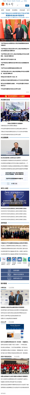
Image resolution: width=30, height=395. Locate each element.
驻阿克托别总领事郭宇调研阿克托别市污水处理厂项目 (15, 384)
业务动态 (4, 223)
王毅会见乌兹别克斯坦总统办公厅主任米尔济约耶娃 (14, 131)
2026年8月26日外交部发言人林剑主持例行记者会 (13, 214)
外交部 (8, 10)
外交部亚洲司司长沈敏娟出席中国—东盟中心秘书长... (15, 251)
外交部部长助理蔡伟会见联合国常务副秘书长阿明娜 (14, 168)
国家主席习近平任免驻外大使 (8, 59)
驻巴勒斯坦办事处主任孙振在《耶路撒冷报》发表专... (15, 350)
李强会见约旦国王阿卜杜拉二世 (9, 76)
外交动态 (22, 10)
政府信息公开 (17, 278)
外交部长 (15, 10)
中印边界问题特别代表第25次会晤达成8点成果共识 (14, 128)
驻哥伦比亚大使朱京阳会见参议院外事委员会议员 (13, 313)
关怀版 (25, 1)
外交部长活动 (5, 100)
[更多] (27, 92)
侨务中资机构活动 (6, 356)
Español (14, 1)
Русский (18, 1)
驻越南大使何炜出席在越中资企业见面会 (11, 382)
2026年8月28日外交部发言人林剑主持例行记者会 (13, 208)
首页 (2, 10)
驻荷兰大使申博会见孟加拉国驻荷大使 (11, 315)
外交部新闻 (4, 137)
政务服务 (16, 270)
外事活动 (3, 287)
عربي (22, 1)
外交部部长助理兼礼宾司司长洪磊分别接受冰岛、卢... (15, 163)
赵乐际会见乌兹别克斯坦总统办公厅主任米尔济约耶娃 (15, 80)
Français (9, 1)
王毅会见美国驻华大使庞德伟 (15, 123)
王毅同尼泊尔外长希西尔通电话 (9, 125)
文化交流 (16, 356)
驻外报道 (4, 283)
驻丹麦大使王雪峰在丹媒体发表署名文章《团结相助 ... (15, 353)
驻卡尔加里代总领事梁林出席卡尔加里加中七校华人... (15, 379)
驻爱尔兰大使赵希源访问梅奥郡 (9, 318)
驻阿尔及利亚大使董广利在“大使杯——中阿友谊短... (14, 344)
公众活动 (11, 287)
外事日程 (14, 183)
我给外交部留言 (18, 274)
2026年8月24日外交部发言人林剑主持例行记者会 (13, 219)
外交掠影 (11, 322)
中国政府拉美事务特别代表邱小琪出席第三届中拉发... (15, 248)
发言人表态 (4, 188)
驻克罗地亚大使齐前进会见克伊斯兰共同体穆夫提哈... (15, 310)
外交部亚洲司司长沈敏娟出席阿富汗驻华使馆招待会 (14, 254)
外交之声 (3, 322)
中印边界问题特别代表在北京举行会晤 (11, 89)
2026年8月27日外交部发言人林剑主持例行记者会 (13, 211)
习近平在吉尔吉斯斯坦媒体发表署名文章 (11, 68)
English (4, 1)
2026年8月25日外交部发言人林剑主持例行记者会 (13, 216)
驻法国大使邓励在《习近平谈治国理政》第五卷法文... (15, 347)
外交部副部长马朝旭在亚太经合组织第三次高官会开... (15, 160)
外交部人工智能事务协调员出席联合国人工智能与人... (15, 245)
